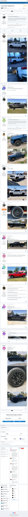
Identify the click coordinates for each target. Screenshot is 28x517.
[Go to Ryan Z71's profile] (4, 99)
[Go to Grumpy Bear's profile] (12, 488)
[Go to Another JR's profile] (10, 463)
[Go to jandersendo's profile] (4, 333)
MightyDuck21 (15, 16)
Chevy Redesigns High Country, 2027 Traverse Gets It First (4, 449)
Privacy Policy (11, 514)
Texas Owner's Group (5, 498)
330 (19, 410)
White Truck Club (5, 489)
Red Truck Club (5, 493)
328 (16, 410)
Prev (2, 410)
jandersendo (4, 331)
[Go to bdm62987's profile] (4, 348)
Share (20, 8)
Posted (14, 451)
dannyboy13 (4, 85)
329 (18, 410)
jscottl (4, 131)
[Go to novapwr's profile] (4, 36)
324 (10, 410)
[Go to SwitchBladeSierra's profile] (10, 450)
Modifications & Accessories (10, 8)
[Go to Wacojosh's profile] (4, 256)
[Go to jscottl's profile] (4, 134)
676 (4, 20)
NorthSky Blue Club (5, 500)
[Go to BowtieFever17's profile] (4, 168)
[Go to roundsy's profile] (4, 288)
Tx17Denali (4, 235)
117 (4, 291)
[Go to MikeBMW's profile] (12, 497)
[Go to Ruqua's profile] (4, 306)
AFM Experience (13, 471)
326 (13, 410)
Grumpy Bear (15, 488)
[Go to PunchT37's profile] (10, 458)
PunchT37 (13, 458)
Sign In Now (20, 421)
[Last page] (22, 11)
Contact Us (14, 514)
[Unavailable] (17, 212)
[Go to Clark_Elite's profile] (20, 439)
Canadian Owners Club (6, 491)
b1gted (4, 202)
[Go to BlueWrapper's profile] (2, 8)
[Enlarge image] (17, 88)
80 (4, 351)
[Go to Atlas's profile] (10, 472)
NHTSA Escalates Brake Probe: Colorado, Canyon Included (4, 456)
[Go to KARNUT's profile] (12, 493)
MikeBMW (15, 497)
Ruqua (4, 304)
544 (4, 211)
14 (4, 39)
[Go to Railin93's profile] (4, 267)
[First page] (1, 11)
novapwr (4, 33)
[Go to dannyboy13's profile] (4, 88)
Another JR (13, 464)
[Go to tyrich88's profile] (4, 17)
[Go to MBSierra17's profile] (4, 120)
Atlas (12, 472)
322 (7, 410)
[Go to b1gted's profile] (4, 205)
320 (4, 410)
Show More (14, 499)
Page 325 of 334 (25, 11)
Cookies (17, 514)
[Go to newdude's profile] (12, 495)
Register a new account (8, 421)
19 (4, 259)
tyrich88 (4, 14)
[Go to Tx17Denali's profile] (4, 237)
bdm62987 (4, 345)
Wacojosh (3, 253)
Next (21, 410)
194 (4, 137)
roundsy (4, 285)
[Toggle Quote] (8, 16)
